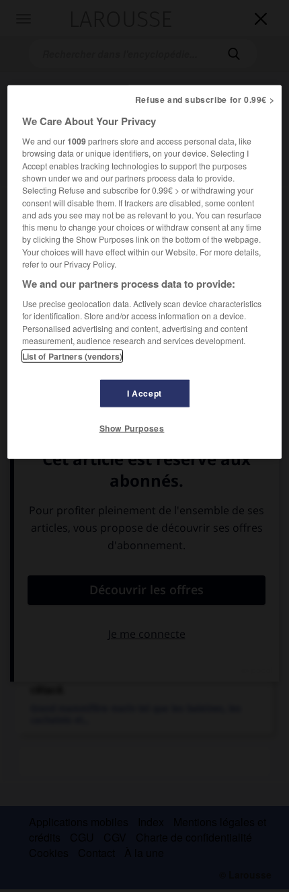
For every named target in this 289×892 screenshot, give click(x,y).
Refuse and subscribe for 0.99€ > (205, 99)
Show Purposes (132, 428)
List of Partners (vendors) (72, 356)
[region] (144, 272)
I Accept (144, 393)
